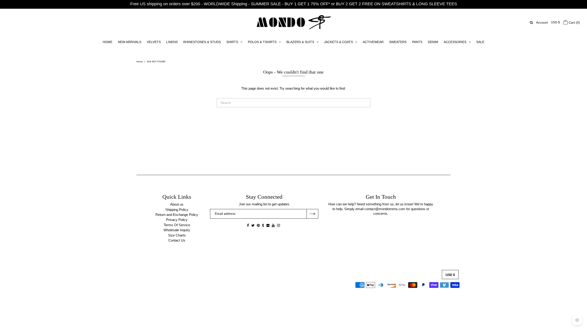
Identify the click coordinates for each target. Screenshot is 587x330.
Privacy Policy (177, 220)
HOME (107, 42)
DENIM (433, 42)
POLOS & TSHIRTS (262, 42)
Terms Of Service (177, 225)
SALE (480, 42)
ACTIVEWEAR (373, 42)
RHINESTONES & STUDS (202, 42)
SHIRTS (232, 42)
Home (139, 61)
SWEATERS (398, 42)
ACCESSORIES (455, 42)
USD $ (555, 22)
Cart (574, 22)
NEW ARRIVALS (129, 42)
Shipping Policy (176, 210)
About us (176, 204)
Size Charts (177, 235)
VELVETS (154, 42)
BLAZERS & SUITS (300, 42)
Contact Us (176, 240)
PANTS (417, 42)
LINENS (172, 42)
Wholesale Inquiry (176, 230)
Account (542, 22)
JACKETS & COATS (338, 42)
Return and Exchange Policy (176, 215)
